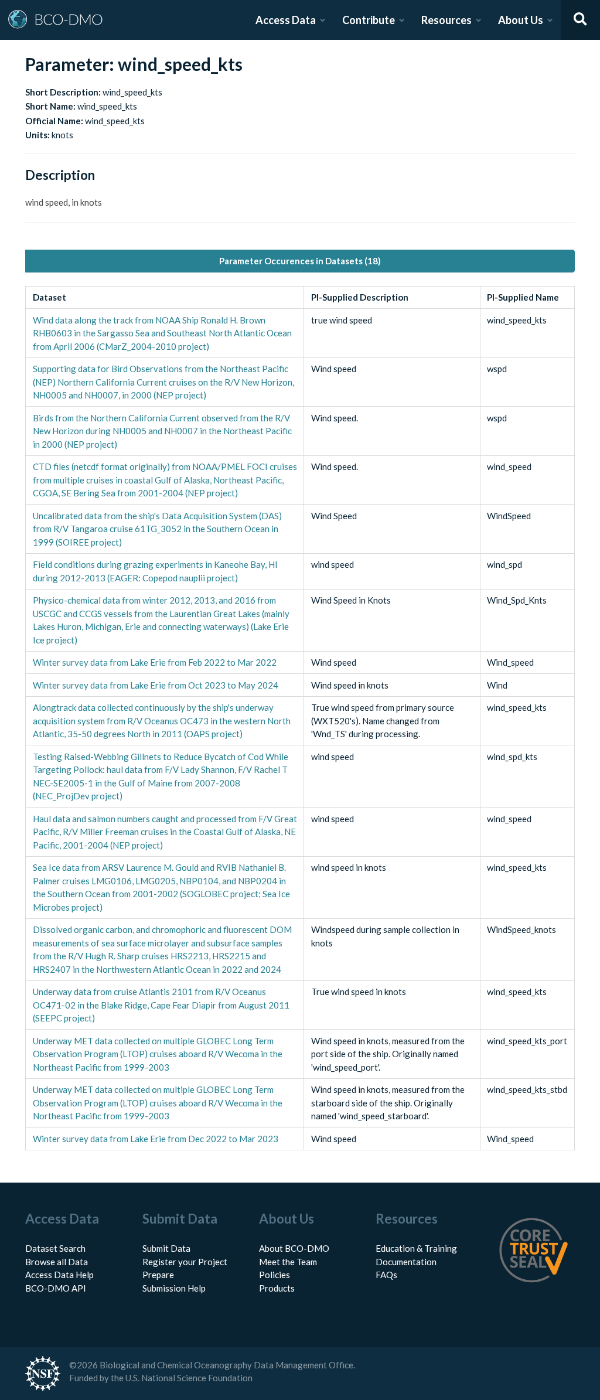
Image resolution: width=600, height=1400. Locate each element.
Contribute (368, 19)
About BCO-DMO (294, 1248)
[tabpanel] (300, 718)
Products (277, 1288)
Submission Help (174, 1288)
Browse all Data (56, 1261)
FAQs (386, 1274)
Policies (274, 1274)
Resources (446, 19)
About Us (520, 19)
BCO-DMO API (55, 1288)
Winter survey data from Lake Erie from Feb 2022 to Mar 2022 (155, 662)
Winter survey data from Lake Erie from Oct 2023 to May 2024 (155, 685)
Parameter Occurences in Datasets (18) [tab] (300, 261)
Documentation (406, 1261)
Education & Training (416, 1248)
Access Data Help (59, 1274)
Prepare (158, 1274)
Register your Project (184, 1261)
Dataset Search (55, 1248)
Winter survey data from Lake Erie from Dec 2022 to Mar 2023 (155, 1138)
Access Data (285, 19)
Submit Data (166, 1248)
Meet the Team (288, 1261)
